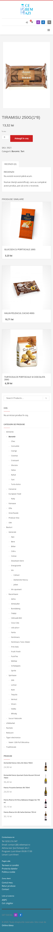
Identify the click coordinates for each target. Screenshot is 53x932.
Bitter (13, 546)
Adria (13, 599)
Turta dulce (16, 484)
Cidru (13, 551)
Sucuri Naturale (15, 718)
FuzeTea (14, 656)
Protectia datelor (10, 868)
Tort (22, 151)
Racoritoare (13, 594)
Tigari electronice (13, 737)
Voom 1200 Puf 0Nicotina (19, 742)
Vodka (13, 709)
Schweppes (15, 666)
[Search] (46, 398)
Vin (12, 570)
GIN (12, 680)
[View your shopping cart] (32, 22)
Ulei (10, 522)
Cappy (13, 613)
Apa (12, 537)
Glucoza (14, 465)
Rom (13, 690)
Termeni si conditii (10, 865)
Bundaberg (15, 608)
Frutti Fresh (16, 651)
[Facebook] (43, 22)
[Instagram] (38, 22)
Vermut (14, 699)
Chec (13, 441)
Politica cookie (8, 872)
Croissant (15, 460)
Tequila (14, 694)
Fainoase (12, 503)
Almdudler (15, 604)
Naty (13, 498)
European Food (15, 494)
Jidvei (16, 584)
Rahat (13, 475)
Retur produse (8, 886)
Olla (10, 508)
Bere (13, 541)
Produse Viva (14, 518)
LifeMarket (10, 723)
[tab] (10, 164)
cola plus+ (15, 627)
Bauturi (9, 527)
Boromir (16, 151)
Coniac (14, 556)
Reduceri (10, 733)
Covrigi (14, 451)
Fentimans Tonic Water (20, 642)
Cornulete (15, 446)
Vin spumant (16, 589)
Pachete (9, 728)
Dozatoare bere (17, 561)
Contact (5, 889)
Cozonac (14, 455)
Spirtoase (12, 675)
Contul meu (7, 882)
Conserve (12, 489)
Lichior (14, 685)
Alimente (10, 432)
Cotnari (17, 575)
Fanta (13, 632)
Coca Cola (15, 623)
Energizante (16, 565)
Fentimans (15, 637)
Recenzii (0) (10, 164)
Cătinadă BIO (16, 618)
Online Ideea (8, 925)
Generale (12, 532)
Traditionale (11, 747)
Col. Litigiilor (7, 903)
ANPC (4, 900)
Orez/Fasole (13, 513)
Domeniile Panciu (21, 580)
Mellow (14, 661)
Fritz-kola (15, 647)
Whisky (14, 713)
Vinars (13, 704)
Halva (13, 470)
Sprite (13, 670)
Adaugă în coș (21, 138)
